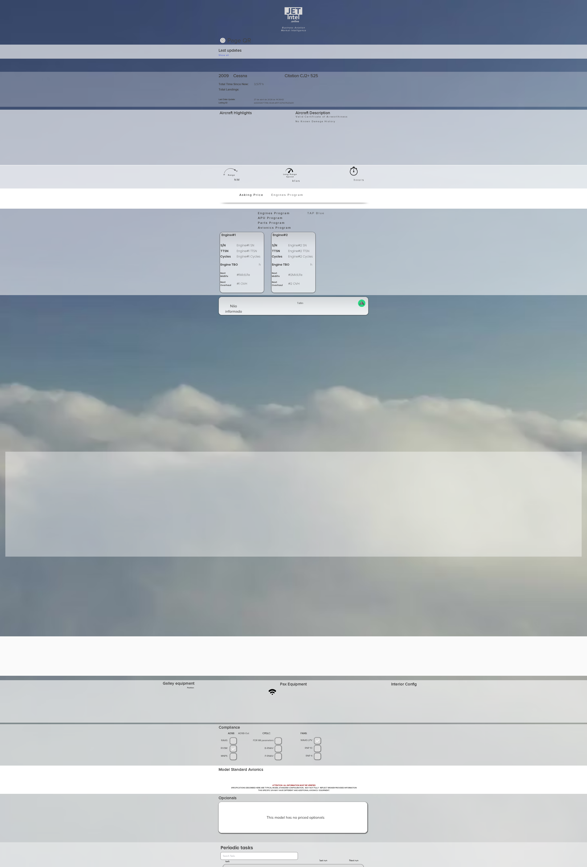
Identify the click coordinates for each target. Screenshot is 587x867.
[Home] (222, 40)
